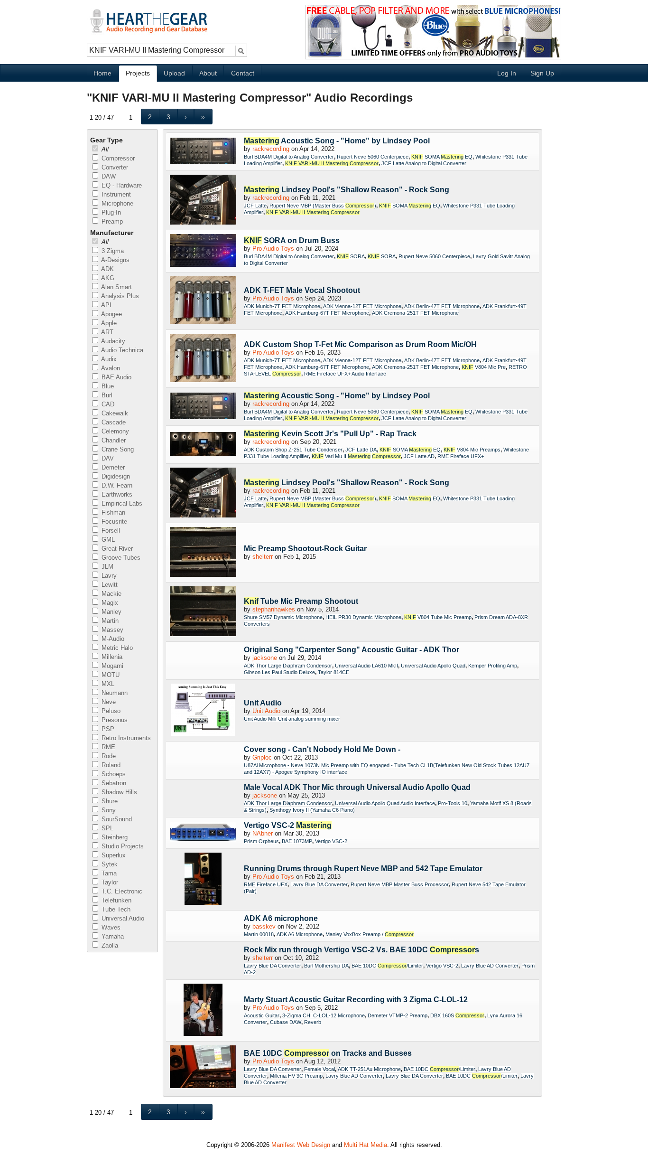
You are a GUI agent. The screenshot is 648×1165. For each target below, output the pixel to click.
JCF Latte (255, 205)
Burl (106, 395)
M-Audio (112, 638)
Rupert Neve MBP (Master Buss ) (322, 205)
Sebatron (113, 783)
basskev (264, 926)
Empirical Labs (121, 503)
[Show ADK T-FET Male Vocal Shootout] (203, 301)
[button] (150, 116)
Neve (108, 701)
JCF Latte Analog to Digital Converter (423, 163)
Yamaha (112, 936)
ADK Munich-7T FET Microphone (282, 306)
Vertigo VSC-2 (288, 825)
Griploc (262, 757)
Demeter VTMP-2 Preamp (397, 1015)
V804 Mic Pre (484, 367)
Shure (109, 801)
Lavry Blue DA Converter (319, 884)
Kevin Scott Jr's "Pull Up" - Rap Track (330, 434)
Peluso (110, 710)
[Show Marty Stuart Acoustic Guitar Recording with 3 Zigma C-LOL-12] (203, 1010)
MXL (107, 683)
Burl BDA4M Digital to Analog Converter (289, 157)
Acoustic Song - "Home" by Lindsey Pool (337, 141)
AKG (107, 278)
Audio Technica (121, 350)
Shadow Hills (118, 792)
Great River (116, 548)
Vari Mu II (356, 456)
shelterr (262, 556)
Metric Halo (116, 647)
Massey (111, 629)
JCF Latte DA (361, 449)
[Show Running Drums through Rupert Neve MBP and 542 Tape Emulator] (203, 879)
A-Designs (115, 259)
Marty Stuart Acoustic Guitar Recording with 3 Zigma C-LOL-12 (356, 1000)
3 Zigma (112, 250)
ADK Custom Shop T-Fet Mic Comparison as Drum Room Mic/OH (360, 344)
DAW (108, 176)
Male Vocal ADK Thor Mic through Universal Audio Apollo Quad (357, 787)
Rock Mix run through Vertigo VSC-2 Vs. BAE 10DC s (361, 950)
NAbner (262, 833)
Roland (110, 765)
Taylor (109, 882)
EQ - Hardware (121, 185)
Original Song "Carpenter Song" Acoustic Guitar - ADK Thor (351, 650)
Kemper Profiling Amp (492, 665)
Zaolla (109, 945)
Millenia (111, 656)
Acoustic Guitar (261, 1015)
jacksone (264, 657)
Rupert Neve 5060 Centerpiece (372, 157)
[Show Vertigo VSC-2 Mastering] (203, 833)
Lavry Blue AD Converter (489, 965)
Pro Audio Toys (273, 248)
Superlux (113, 855)
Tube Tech (115, 909)
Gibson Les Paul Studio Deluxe (279, 672)
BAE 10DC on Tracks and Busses (328, 1053)
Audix (108, 359)
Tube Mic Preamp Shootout (301, 601)
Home (102, 73)
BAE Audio (115, 377)
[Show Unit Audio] (203, 710)
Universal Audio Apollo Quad (433, 665)
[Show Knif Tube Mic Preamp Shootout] (203, 612)
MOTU (110, 674)
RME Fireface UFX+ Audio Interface (345, 373)
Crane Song (117, 449)
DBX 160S (457, 1015)
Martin (109, 620)
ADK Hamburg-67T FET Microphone (327, 313)
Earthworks (116, 494)
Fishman (112, 512)
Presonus (114, 719)
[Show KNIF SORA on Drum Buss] (203, 251)
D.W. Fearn (116, 485)
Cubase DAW (285, 1022)
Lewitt (109, 584)
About (208, 73)
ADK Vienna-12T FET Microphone (362, 306)
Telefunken (115, 900)
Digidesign (115, 476)
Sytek (109, 864)
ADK (107, 268)
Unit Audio (263, 703)
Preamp (111, 221)
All (104, 149)
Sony (108, 810)
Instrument (115, 194)
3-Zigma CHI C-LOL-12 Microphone (323, 1015)
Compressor (117, 158)
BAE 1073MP (297, 841)
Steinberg (114, 837)
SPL (106, 828)
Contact (242, 73)
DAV (107, 458)
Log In (506, 73)
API (105, 305)
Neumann (114, 692)
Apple (108, 323)
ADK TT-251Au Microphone (369, 1069)
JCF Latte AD (419, 456)
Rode (108, 756)
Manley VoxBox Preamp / (369, 934)
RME (107, 747)
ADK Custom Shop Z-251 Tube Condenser (293, 449)
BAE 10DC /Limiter (387, 965)
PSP (107, 729)
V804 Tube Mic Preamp (438, 617)
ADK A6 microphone (281, 918)
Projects (138, 73)
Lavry (108, 575)
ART (106, 332)
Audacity (112, 341)
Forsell (110, 530)
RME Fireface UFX (265, 884)
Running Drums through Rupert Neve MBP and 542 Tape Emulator (363, 868)
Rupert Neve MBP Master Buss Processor (400, 884)
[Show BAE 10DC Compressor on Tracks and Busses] (203, 1067)
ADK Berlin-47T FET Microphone (442, 306)
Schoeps (113, 774)
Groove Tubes (120, 557)
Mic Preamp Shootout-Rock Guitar (305, 549)
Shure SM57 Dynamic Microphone (283, 617)
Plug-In (110, 212)
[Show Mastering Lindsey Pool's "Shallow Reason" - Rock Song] (203, 200)
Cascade (113, 422)
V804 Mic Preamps (472, 449)
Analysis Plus (119, 296)
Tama (108, 873)
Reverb (312, 1022)
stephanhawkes (273, 609)
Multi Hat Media (365, 1144)
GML (107, 539)
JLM (106, 566)
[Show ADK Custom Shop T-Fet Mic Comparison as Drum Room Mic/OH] (203, 359)
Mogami (111, 665)
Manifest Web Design (300, 1144)
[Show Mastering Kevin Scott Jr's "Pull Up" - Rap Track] (203, 444)
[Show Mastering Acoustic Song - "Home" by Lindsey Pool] (203, 152)
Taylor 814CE (333, 672)
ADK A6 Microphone (300, 934)
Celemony (114, 431)
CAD (107, 404)
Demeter (112, 467)
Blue (107, 386)
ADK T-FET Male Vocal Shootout (302, 290)
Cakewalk (114, 413)
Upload (174, 73)
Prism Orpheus (261, 841)
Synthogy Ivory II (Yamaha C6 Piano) (312, 810)
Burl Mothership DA (326, 965)
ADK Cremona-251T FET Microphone (415, 313)
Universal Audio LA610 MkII (366, 665)
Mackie (110, 593)
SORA (351, 256)
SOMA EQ (441, 157)
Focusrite (113, 521)
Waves (110, 927)
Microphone (116, 203)
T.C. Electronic (121, 891)
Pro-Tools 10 (452, 803)
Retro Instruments (125, 738)
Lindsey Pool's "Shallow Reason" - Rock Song (346, 190)
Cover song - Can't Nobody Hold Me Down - (322, 749)
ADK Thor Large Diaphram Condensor (288, 665)
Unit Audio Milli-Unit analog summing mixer (292, 719)
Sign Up (542, 73)
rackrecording (270, 148)
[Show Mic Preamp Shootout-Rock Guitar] (203, 552)
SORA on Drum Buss (292, 240)
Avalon (110, 368)
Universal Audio (122, 918)
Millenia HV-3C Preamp (296, 1076)
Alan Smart (116, 287)
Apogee (111, 314)
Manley (110, 611)
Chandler (113, 440)
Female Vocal (319, 1069)
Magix (109, 602)
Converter (114, 167)
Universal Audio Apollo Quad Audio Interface (385, 803)
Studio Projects (122, 846)
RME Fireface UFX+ (460, 456)
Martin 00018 (259, 934)
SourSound (116, 819)
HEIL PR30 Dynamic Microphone (363, 617)
